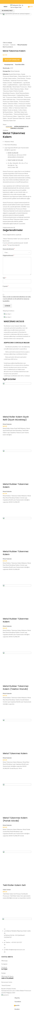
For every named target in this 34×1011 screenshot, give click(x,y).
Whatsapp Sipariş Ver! (12, 60)
